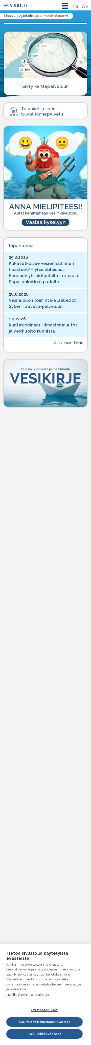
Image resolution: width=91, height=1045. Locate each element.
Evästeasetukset (44, 1010)
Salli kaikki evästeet (44, 1034)
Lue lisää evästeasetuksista (27, 995)
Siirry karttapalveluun (45, 86)
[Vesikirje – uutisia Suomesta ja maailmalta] (45, 383)
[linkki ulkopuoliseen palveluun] (45, 178)
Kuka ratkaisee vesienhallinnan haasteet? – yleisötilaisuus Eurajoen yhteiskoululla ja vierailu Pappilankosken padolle (44, 272)
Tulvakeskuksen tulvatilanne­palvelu (42, 111)
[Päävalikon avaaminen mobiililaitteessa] (65, 6)
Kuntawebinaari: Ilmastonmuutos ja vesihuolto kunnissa (43, 328)
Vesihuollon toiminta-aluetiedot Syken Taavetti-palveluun (42, 303)
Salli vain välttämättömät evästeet (44, 1022)
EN (74, 6)
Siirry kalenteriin (68, 342)
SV (85, 6)
